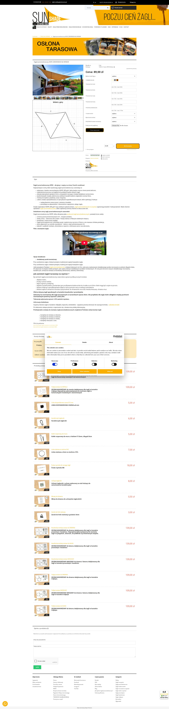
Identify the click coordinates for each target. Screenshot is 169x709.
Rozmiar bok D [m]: (90, 101)
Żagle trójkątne (119, 697)
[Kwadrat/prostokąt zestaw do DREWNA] (41, 532)
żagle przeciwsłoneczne (57, 267)
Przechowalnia (36, 684)
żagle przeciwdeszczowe (48, 208)
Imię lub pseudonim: (39, 640)
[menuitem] (41, 27)
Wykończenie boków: (90, 117)
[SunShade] (93, 164)
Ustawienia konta (37, 686)
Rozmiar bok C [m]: (90, 96)
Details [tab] (84, 342)
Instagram (76, 686)
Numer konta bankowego (59, 695)
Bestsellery (118, 699)
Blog (96, 688)
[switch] (74, 364)
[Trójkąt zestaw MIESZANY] (41, 595)
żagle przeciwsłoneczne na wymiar (85, 207)
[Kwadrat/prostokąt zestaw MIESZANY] (41, 563)
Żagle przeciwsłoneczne (121, 684)
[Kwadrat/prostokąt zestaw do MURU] (41, 548)
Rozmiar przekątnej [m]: (91, 107)
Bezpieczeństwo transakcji (59, 690)
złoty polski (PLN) (106, 2)
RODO (54, 688)
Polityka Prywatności (58, 686)
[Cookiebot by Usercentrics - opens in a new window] (114, 336)
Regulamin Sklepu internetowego (61, 693)
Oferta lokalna (98, 686)
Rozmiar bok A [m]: (90, 84)
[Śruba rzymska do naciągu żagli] (41, 470)
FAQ (96, 682)
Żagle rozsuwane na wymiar (122, 688)
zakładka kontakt (114, 305)
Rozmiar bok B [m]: (90, 90)
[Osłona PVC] (84, 46)
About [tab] (111, 342)
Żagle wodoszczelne (121, 686)
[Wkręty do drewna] (41, 501)
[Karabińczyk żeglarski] (41, 423)
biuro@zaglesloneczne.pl (60, 2)
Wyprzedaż (118, 701)
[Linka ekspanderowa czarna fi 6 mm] (41, 407)
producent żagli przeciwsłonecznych (78, 214)
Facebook (76, 682)
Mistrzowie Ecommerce (80, 680)
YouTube (76, 688)
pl (94, 2)
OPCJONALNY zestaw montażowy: (93, 121)
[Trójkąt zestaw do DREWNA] (41, 579)
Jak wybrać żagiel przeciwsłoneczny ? (104, 690)
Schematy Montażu (99, 693)
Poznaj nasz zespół (58, 699)
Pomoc (55, 680)
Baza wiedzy (98, 684)
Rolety (117, 680)
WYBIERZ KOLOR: (90, 80)
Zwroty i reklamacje (58, 682)
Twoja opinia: (37, 646)
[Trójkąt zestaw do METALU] (41, 391)
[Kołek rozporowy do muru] (41, 438)
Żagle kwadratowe (120, 695)
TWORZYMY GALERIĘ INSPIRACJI (61, 697)
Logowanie (35, 680)
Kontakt (97, 680)
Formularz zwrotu (57, 684)
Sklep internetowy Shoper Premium (84, 707)
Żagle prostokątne (120, 693)
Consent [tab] (58, 342)
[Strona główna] (54, 15)
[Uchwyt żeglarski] (41, 485)
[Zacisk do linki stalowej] (41, 516)
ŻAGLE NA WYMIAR (94, 158)
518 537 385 (38, 2)
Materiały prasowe (78, 684)
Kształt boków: (89, 113)
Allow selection (84, 371)
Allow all (109, 371)
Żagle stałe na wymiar (121, 690)
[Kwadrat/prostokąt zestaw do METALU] (41, 376)
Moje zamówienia (37, 682)
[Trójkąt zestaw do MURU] (41, 610)
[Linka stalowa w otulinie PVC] (41, 454)
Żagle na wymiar (120, 682)
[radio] (113, 80)
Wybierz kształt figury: (91, 76)
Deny (59, 371)
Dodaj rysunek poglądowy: (92, 125)
